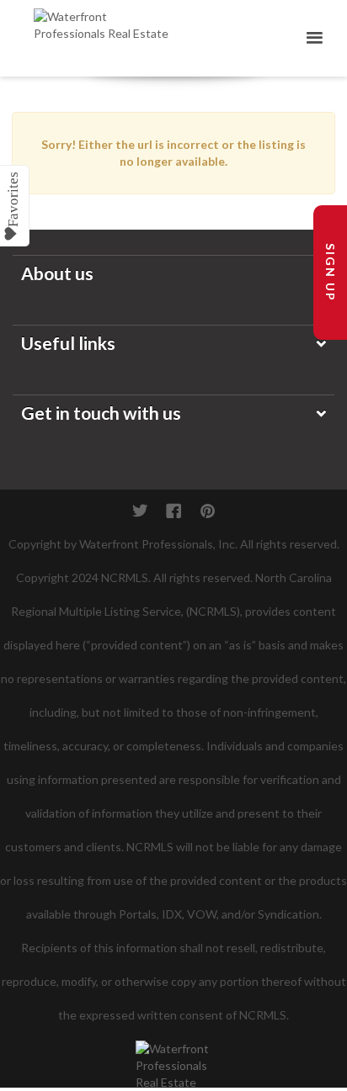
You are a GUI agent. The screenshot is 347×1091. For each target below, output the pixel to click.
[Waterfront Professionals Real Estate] (173, 1056)
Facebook (173, 510)
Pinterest (207, 510)
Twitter (139, 510)
